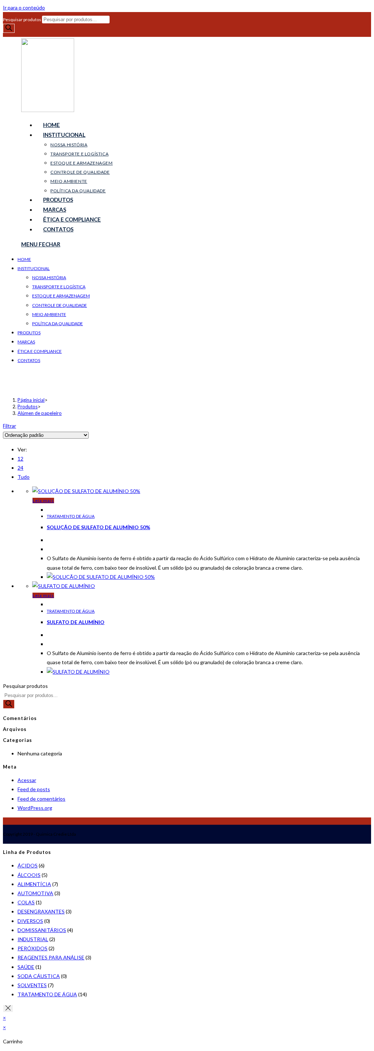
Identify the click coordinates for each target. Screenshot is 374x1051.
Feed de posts (34, 789)
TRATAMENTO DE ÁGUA (71, 516)
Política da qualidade (57, 323)
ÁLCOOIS (29, 875)
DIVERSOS (30, 921)
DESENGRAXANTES (41, 911)
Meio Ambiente (49, 314)
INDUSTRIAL (33, 939)
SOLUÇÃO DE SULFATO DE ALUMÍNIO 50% (98, 527)
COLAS (26, 902)
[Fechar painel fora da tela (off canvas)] (8, 1008)
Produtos (29, 332)
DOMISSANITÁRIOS (42, 930)
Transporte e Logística (58, 286)
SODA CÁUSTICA (39, 976)
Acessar (27, 780)
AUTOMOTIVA (35, 893)
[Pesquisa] (9, 28)
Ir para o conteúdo (24, 7)
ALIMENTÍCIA (34, 884)
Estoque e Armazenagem (61, 296)
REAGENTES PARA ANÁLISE (51, 957)
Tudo (24, 477)
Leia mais (43, 500)
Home (24, 259)
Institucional (34, 268)
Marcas (26, 341)
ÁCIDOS (28, 865)
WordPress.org (35, 808)
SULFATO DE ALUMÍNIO (75, 622)
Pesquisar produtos (22, 19)
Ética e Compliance (40, 351)
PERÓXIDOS (32, 948)
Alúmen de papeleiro (40, 413)
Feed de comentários (41, 799)
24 (20, 468)
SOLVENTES (32, 985)
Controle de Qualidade (59, 305)
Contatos (29, 360)
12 (20, 458)
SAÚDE (26, 967)
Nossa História (49, 277)
